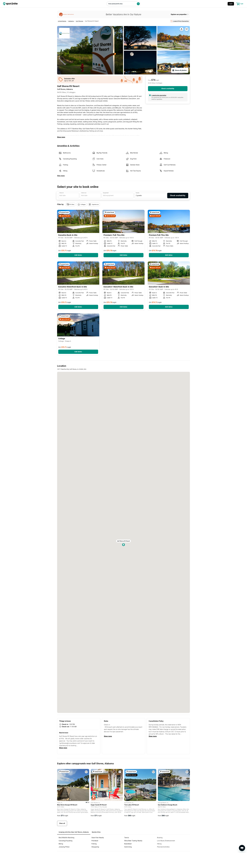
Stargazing (95, 847)
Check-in (61, 192)
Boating (159, 838)
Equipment (106, 192)
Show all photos (181, 70)
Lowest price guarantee (158, 95)
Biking (61, 844)
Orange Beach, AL (163, 803)
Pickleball (94, 841)
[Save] (186, 29)
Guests (137, 192)
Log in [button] (231, 3)
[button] (70, 204)
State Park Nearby (97, 838)
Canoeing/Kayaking (65, 841)
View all (62, 823)
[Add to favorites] (86, 772)
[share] (181, 29)
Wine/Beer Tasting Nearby (133, 841)
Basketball (128, 844)
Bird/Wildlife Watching (66, 838)
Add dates (78, 255)
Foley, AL (59, 803)
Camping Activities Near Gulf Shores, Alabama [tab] (74, 832)
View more (61, 176)
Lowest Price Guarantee (181, 21)
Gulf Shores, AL (95, 803)
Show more (61, 137)
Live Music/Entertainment (166, 841)
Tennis (126, 838)
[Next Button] (97, 325)
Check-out (83, 192)
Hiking (159, 844)
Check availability (167, 88)
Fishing (94, 844)
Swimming (128, 847)
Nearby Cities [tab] (96, 832)
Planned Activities (163, 847)
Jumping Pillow (64, 847)
